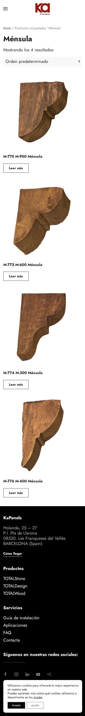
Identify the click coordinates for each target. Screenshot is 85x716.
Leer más (16, 168)
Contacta (11, 640)
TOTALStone (14, 578)
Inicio (7, 28)
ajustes (38, 697)
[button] (5, 8)
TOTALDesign (15, 586)
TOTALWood (14, 593)
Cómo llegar (12, 553)
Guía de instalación (21, 618)
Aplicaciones (15, 625)
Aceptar (16, 705)
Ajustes (35, 705)
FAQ (7, 633)
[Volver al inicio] (42, 8)
